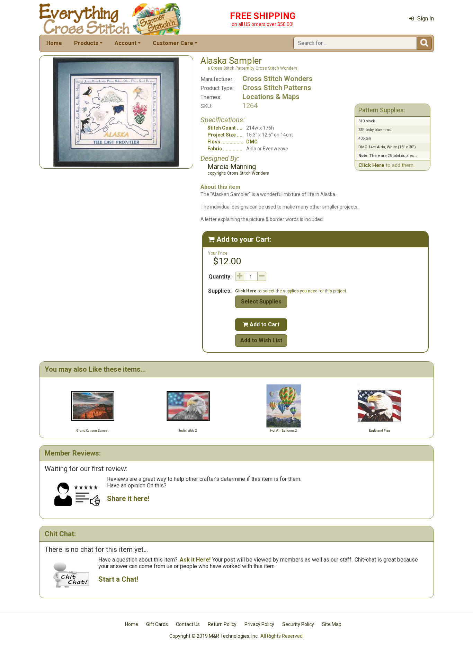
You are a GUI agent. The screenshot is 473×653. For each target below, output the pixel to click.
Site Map (331, 624)
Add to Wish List (261, 340)
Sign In (425, 18)
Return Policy (222, 624)
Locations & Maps (271, 96)
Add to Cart (261, 324)
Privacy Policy (259, 624)
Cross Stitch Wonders (277, 78)
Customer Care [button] (173, 43)
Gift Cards (157, 624)
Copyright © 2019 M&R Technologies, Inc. (214, 636)
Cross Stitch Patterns (276, 87)
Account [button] (125, 43)
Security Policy (298, 624)
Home (54, 43)
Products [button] (86, 43)
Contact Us (188, 624)
